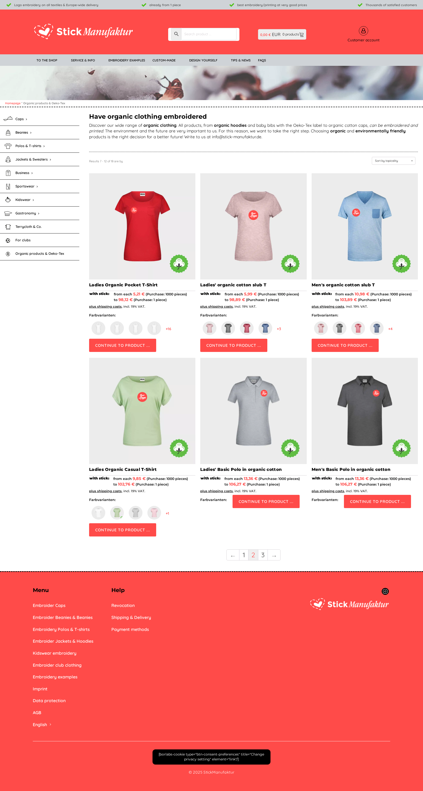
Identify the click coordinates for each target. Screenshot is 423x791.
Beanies (21, 132)
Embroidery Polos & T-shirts (61, 629)
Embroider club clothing (57, 665)
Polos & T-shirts (28, 146)
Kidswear (23, 200)
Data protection (49, 700)
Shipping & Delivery (131, 617)
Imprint (40, 688)
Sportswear (25, 186)
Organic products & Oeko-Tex (39, 253)
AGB (37, 712)
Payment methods (130, 629)
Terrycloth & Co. (28, 226)
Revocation (123, 605)
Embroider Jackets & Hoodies (63, 641)
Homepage (13, 103)
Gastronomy (25, 213)
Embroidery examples (55, 676)
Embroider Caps (49, 605)
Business (22, 173)
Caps (19, 119)
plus (93, 306)
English (40, 724)
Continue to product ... (122, 345)
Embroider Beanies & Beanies (63, 617)
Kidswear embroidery (54, 653)
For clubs (23, 240)
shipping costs (109, 306)
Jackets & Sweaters (31, 159)
